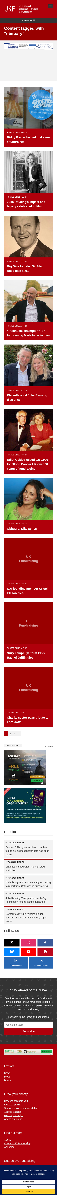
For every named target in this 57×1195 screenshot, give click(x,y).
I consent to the (28, 1017)
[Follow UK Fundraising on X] (12, 942)
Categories (27, 20)
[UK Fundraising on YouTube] (28, 952)
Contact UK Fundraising (17, 1143)
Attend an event (13, 1119)
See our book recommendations (21, 1108)
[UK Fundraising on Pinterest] (45, 952)
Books (7, 1080)
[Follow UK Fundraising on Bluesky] (12, 952)
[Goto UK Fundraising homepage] (27, 9)
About (7, 1139)
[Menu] (50, 6)
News (7, 1073)
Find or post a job (13, 1115)
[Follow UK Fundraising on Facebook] (45, 942)
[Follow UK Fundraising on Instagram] (28, 942)
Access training (12, 1111)
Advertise (49, 746)
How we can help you (16, 1101)
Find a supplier (12, 1104)
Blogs (7, 1076)
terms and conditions (37, 1017)
